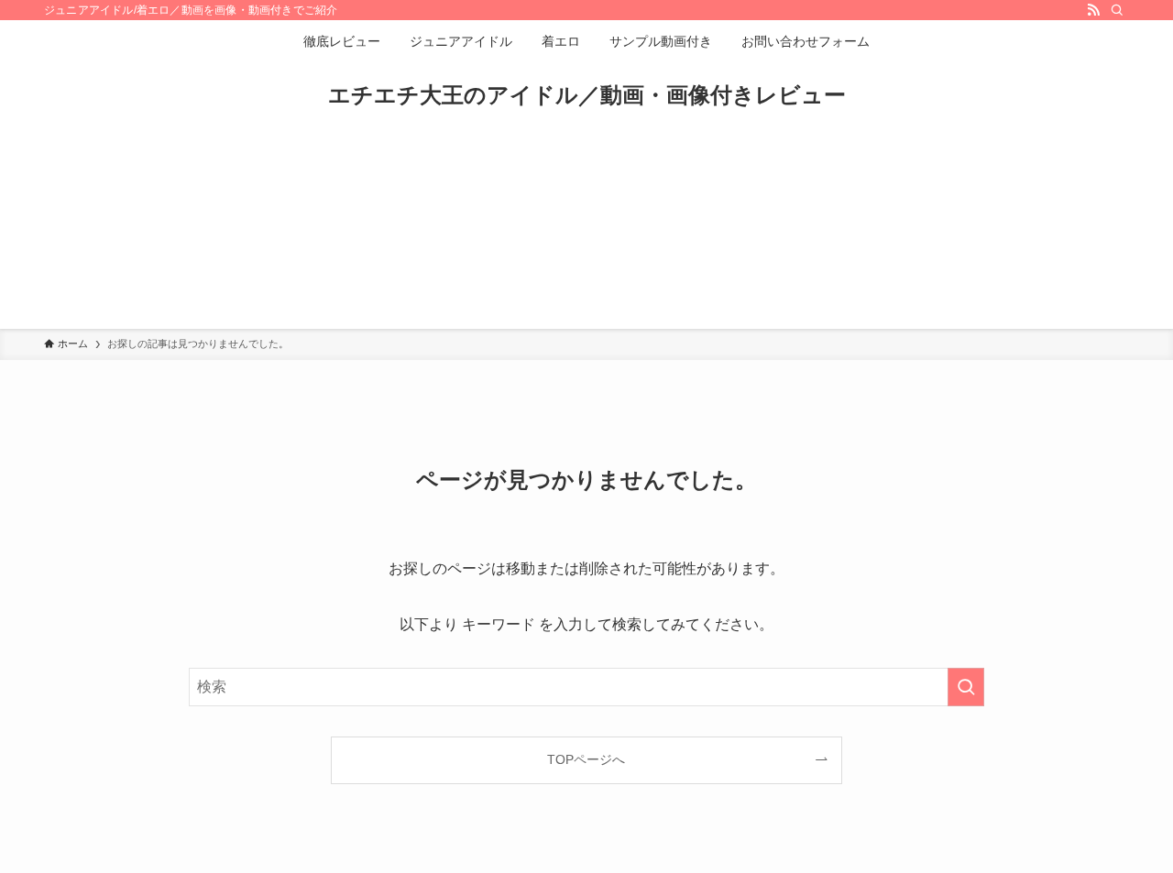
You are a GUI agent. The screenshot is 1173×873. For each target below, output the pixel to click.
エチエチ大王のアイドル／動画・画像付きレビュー (587, 95)
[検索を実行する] (966, 687)
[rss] (1093, 10)
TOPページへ (586, 759)
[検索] (1117, 10)
